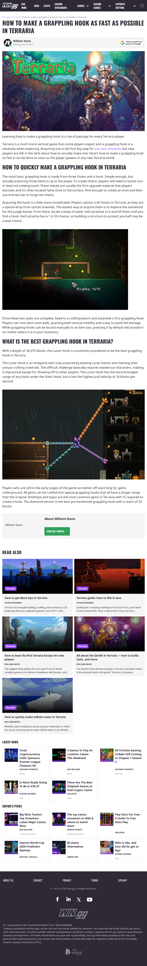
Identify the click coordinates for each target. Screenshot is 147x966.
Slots (47, 6)
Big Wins (24, 6)
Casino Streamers (61, 6)
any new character (108, 149)
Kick (36, 6)
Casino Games (97, 6)
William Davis (22, 41)
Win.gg (6, 17)
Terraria (16, 17)
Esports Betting (120, 6)
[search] (142, 6)
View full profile (55, 531)
